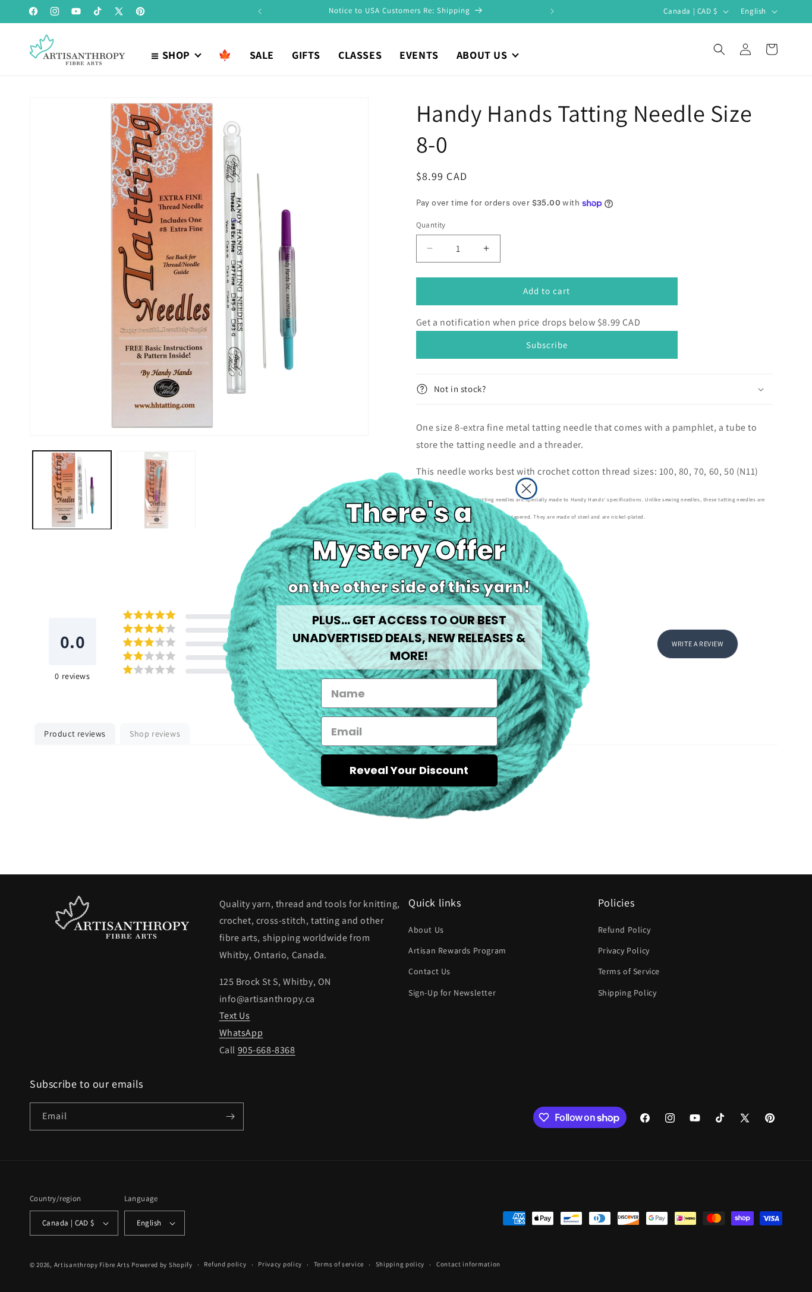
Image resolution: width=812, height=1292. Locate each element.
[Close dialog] (526, 488)
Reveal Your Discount (409, 770)
